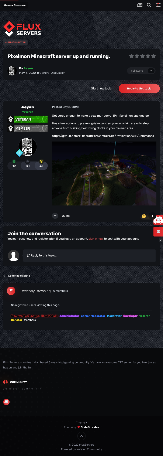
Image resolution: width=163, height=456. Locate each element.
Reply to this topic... (44, 255)
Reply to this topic (139, 88)
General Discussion (52, 73)
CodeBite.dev (90, 427)
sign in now (96, 239)
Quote (66, 215)
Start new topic (101, 88)
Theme (81, 422)
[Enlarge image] (104, 173)
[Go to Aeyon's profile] (12, 70)
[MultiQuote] (55, 216)
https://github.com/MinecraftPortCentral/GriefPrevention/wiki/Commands (103, 136)
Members (30, 319)
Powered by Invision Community (81, 449)
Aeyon (27, 107)
